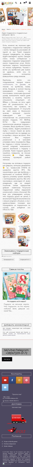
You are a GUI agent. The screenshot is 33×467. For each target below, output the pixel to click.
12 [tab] (25, 23)
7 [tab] (14, 23)
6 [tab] (12, 23)
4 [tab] (8, 23)
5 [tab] (10, 23)
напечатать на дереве (14, 84)
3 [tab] (5, 23)
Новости (14, 40)
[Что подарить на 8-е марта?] (16, 286)
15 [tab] (32, 23)
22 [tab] (23, 25)
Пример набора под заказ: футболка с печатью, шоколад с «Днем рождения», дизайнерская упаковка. (24, 226)
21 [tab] (21, 25)
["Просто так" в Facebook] (12, 380)
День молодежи (15, 39)
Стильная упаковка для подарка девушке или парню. (9, 218)
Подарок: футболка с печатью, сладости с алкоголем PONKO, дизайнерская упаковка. (23, 239)
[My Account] (20, 3)
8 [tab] (16, 23)
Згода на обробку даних (10, 441)
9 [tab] (19, 23)
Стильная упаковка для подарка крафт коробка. (23, 215)
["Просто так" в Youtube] (5, 380)
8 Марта (9, 39)
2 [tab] (3, 23)
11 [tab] (23, 23)
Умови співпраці (8, 446)
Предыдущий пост (9, 259)
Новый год (19, 40)
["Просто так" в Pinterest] (26, 380)
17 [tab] (12, 25)
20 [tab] (19, 25)
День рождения (24, 39)
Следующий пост (24, 259)
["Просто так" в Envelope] (5, 387)
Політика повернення (10, 444)
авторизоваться (7, 330)
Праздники (14, 41)
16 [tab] (10, 25)
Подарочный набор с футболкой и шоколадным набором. (9, 229)
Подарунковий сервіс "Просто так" (14, 37)
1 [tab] (1, 23)
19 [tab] (16, 25)
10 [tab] (21, 23)
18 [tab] (14, 25)
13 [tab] (27, 23)
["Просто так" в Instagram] (19, 380)
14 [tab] (30, 23)
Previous (2, 16)
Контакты (7, 359)
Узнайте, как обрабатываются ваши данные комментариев (16, 334)
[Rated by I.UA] (7, 463)
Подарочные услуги (7, 256)
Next (30, 16)
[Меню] (29, 3)
